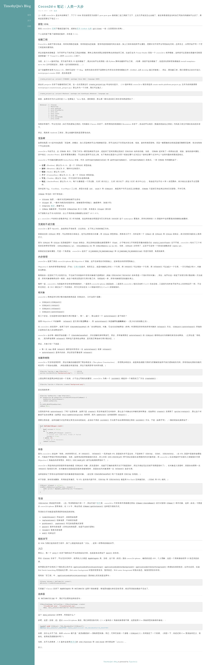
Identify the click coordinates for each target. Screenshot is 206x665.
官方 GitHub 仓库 (84, 28)
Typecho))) (133, 661)
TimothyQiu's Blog (17, 5)
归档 (29, 26)
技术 (55, 11)
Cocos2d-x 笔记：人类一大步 (61, 6)
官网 (54, 28)
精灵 (53, 206)
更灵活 (73, 642)
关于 (29, 20)
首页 (29, 15)
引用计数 (77, 266)
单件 (99, 503)
